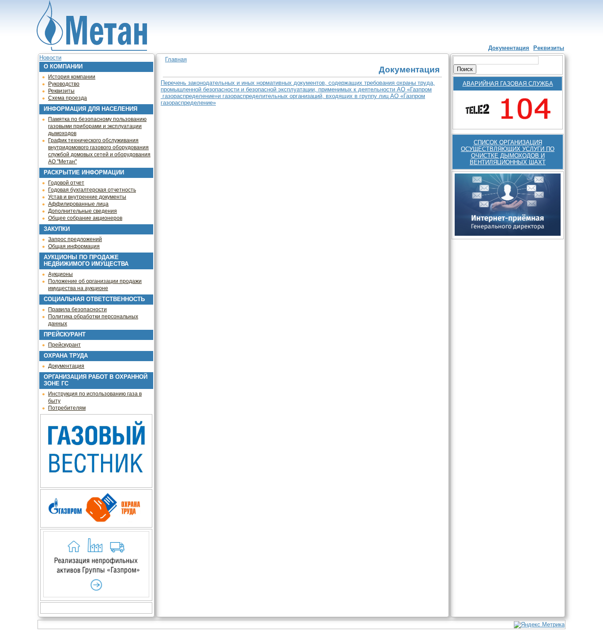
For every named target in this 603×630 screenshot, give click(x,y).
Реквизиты (548, 48)
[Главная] (92, 26)
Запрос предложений (75, 239)
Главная (176, 59)
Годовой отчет (66, 183)
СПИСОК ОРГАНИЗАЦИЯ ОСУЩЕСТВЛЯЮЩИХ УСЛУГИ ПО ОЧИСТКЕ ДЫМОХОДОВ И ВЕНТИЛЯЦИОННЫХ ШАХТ (507, 152)
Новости (50, 57)
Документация (508, 48)
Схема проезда (67, 98)
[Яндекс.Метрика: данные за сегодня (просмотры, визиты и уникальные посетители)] (539, 624)
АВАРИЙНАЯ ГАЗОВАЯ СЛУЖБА (508, 83)
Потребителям (67, 408)
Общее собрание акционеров (85, 218)
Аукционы (60, 274)
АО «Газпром (414, 89)
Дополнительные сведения (82, 211)
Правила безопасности (77, 309)
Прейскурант (64, 345)
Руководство (63, 84)
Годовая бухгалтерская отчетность (92, 190)
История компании (71, 77)
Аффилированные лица (78, 204)
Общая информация (74, 246)
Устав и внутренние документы (87, 197)
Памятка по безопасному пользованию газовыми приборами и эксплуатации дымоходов (97, 126)
